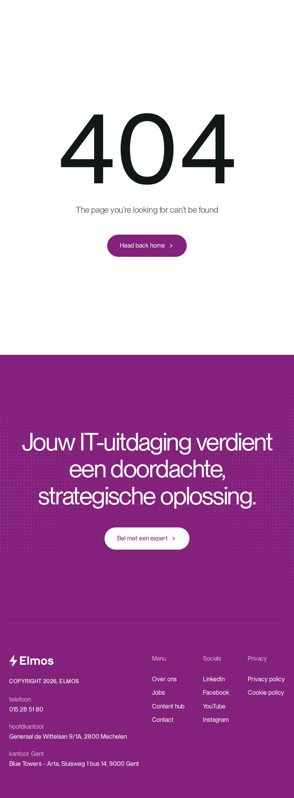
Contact (162, 719)
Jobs (158, 692)
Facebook (216, 692)
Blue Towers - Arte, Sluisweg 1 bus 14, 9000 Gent (74, 763)
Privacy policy (266, 679)
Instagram (216, 719)
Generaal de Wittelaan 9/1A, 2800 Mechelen (68, 736)
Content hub (168, 706)
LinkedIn (214, 679)
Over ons (164, 679)
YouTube (214, 706)
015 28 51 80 (26, 709)
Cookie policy (266, 692)
